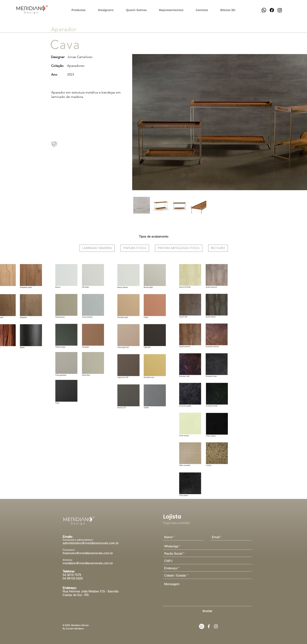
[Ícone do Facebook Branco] (208, 626)
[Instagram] (280, 10)
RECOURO (218, 248)
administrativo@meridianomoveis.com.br (91, 543)
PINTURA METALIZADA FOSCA (179, 248)
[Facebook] (272, 10)
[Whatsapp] (264, 10)
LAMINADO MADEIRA (97, 248)
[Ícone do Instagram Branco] (215, 626)
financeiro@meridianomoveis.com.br (88, 553)
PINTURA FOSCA (134, 248)
